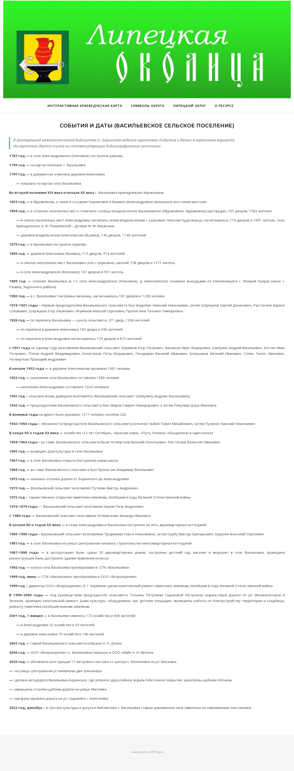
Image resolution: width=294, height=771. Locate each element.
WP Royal (156, 752)
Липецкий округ (189, 105)
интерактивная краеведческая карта (85, 105)
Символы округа (147, 105)
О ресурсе (224, 105)
